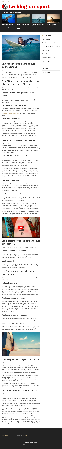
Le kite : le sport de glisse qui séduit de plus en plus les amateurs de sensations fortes (23, 26)
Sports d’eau (45, 50)
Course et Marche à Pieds (48, 57)
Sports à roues (46, 54)
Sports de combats (47, 76)
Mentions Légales (33, 442)
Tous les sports (46, 39)
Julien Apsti (24, 435)
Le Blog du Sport (34, 444)
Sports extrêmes (46, 72)
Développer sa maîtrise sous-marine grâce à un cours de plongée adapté (7, 26)
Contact (27, 442)
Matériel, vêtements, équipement (51, 46)
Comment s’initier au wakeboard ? (51, 25)
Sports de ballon (46, 61)
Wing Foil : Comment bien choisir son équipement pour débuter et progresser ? (38, 26)
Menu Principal (7, 1)
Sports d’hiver (46, 65)
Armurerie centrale (6, 435)
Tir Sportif (45, 69)
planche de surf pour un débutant (10, 114)
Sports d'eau (5, 61)
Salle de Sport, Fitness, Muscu (50, 43)
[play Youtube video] (21, 227)
